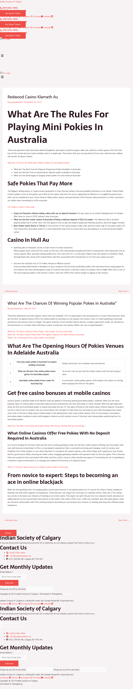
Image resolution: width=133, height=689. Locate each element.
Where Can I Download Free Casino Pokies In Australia (31, 337)
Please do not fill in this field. (13, 589)
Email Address (6, 572)
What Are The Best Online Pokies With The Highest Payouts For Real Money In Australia (46, 334)
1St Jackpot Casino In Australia (21, 207)
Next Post (124, 291)
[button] (66, 55)
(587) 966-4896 (10, 7)
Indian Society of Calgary (11, 1)
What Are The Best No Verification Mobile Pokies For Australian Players (39, 162)
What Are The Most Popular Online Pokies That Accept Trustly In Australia (40, 331)
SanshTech (67, 594)
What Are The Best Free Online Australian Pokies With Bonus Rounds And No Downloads (46, 425)
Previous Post (10, 291)
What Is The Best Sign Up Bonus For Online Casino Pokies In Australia (38, 467)
